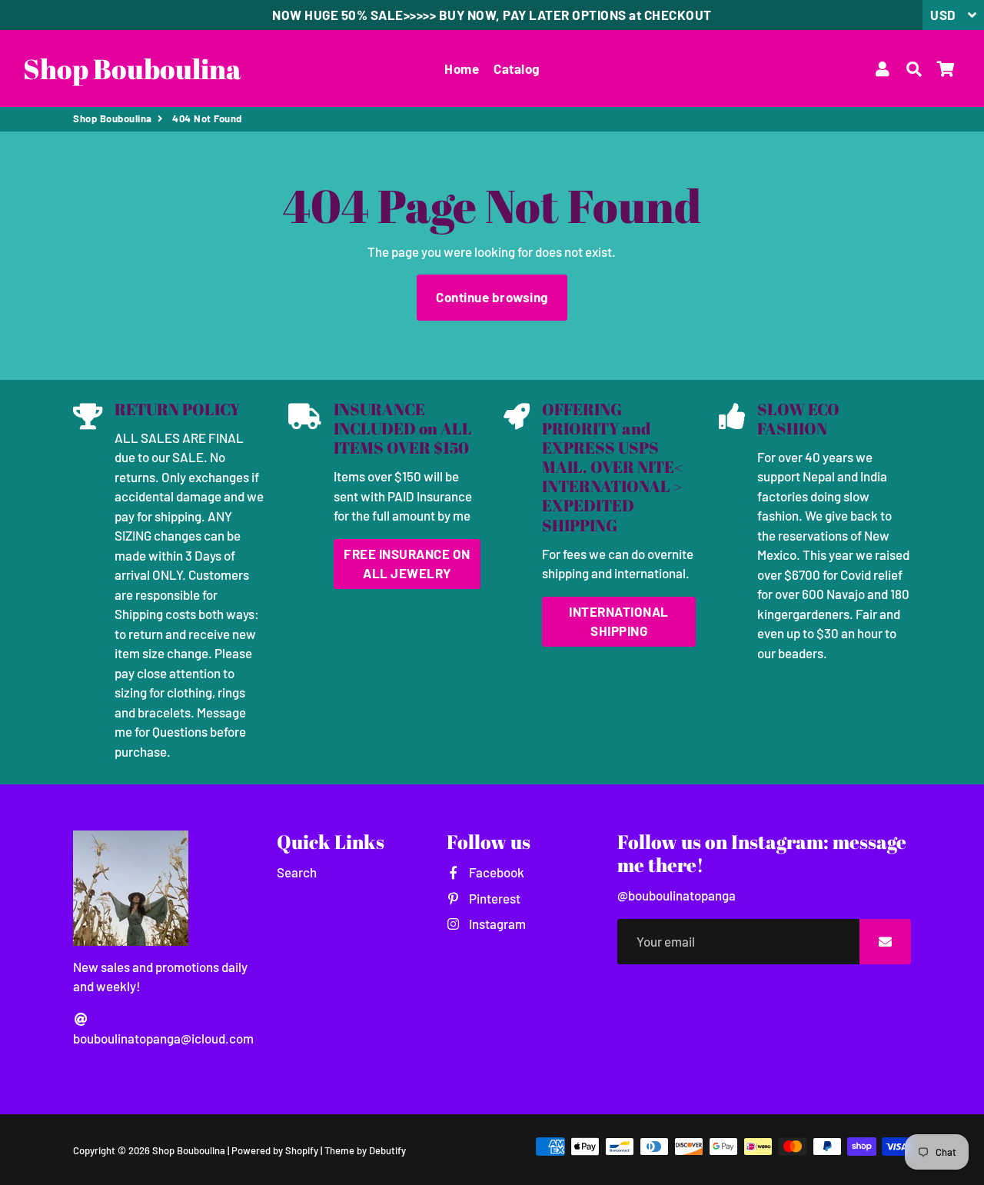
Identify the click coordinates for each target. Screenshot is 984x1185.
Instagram (496, 923)
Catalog (517, 68)
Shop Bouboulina (112, 118)
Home (461, 68)
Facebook (495, 872)
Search (297, 872)
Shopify (301, 1150)
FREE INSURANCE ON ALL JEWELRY (407, 563)
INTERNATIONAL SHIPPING (619, 621)
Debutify (387, 1150)
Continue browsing (492, 297)
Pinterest (493, 898)
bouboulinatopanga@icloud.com (163, 1038)
